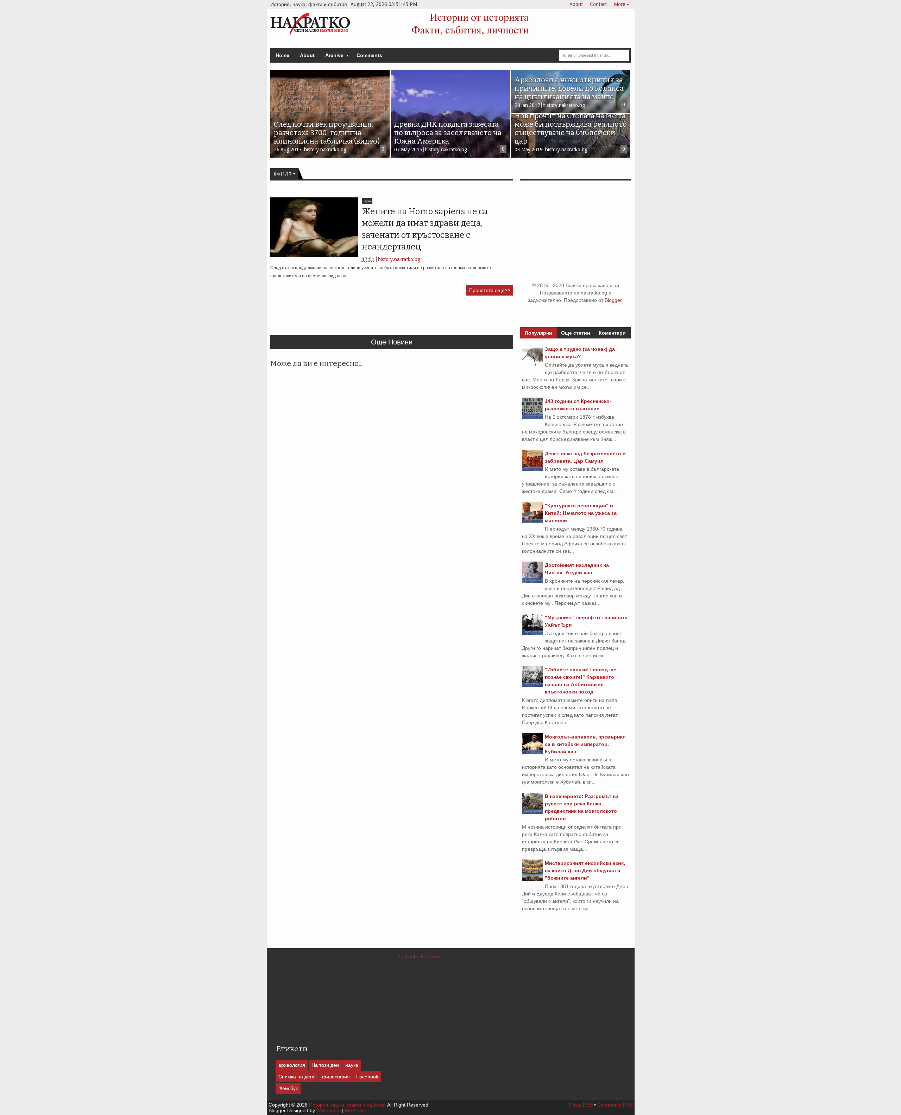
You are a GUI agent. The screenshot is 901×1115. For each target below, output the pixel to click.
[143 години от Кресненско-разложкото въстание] (532, 417)
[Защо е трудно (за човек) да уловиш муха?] (532, 365)
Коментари (612, 333)
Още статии (575, 333)
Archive (334, 55)
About (576, 4)
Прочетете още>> (489, 290)
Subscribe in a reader (421, 956)
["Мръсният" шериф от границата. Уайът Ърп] (532, 633)
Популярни (538, 333)
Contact (598, 4)
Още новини (391, 342)
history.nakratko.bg (399, 259)
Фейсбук (288, 1088)
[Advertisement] (398, 318)
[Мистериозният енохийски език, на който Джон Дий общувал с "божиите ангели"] (532, 879)
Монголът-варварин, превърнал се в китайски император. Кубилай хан (585, 744)
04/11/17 (282, 174)
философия (336, 1076)
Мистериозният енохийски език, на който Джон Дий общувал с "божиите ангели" (585, 870)
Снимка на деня (297, 1076)
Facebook (367, 1076)
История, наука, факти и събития (347, 1105)
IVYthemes (328, 1110)
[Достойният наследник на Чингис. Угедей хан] (532, 581)
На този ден (325, 1065)
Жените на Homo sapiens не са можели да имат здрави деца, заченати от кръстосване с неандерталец (424, 229)
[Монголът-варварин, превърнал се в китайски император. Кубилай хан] (532, 752)
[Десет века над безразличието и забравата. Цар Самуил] (532, 469)
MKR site (355, 1110)
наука (367, 201)
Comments (369, 55)
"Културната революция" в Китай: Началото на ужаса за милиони (581, 513)
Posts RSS (581, 1105)
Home (282, 55)
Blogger (613, 300)
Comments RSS (615, 1105)
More (619, 4)
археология (291, 1065)
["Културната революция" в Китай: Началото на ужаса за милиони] (532, 521)
